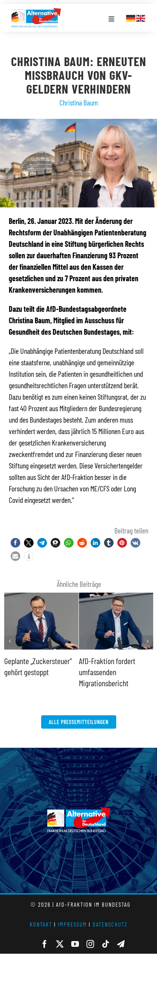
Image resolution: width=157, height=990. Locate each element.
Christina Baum (78, 102)
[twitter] (60, 944)
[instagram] (90, 944)
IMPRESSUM (72, 924)
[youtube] (75, 944)
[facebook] (44, 944)
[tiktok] (105, 944)
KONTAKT (41, 924)
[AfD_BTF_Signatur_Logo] (36, 11)
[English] (141, 17)
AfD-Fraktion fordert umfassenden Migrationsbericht (107, 671)
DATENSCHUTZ (110, 924)
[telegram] (121, 944)
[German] (131, 17)
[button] (15, 543)
